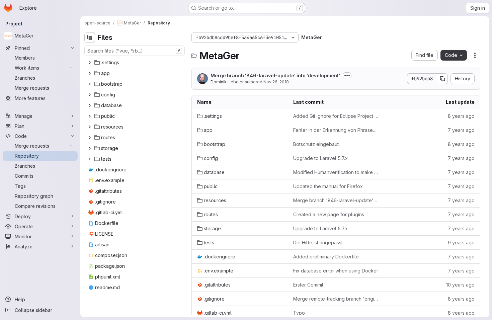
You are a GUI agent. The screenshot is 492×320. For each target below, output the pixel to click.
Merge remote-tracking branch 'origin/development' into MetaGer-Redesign (336, 299)
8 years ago (461, 116)
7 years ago (461, 130)
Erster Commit (308, 285)
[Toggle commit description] (347, 75)
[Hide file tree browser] (89, 37)
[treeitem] (135, 62)
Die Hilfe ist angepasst (318, 242)
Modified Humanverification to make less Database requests (336, 172)
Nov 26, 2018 (276, 81)
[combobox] (134, 51)
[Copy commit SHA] (442, 78)
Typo (299, 313)
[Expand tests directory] (90, 159)
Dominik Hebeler (227, 81)
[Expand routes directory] (90, 138)
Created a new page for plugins (328, 214)
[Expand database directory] (90, 105)
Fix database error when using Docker (335, 270)
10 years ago (460, 285)
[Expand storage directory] (90, 148)
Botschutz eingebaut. (316, 144)
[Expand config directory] (90, 95)
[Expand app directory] (90, 73)
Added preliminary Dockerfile (326, 256)
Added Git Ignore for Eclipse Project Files (336, 116)
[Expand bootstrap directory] (90, 84)
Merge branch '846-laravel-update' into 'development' (275, 75)
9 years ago (461, 242)
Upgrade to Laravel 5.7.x (320, 158)
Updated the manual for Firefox (328, 186)
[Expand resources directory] (90, 127)
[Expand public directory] (90, 116)
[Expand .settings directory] (90, 63)
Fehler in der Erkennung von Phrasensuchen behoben (336, 130)
